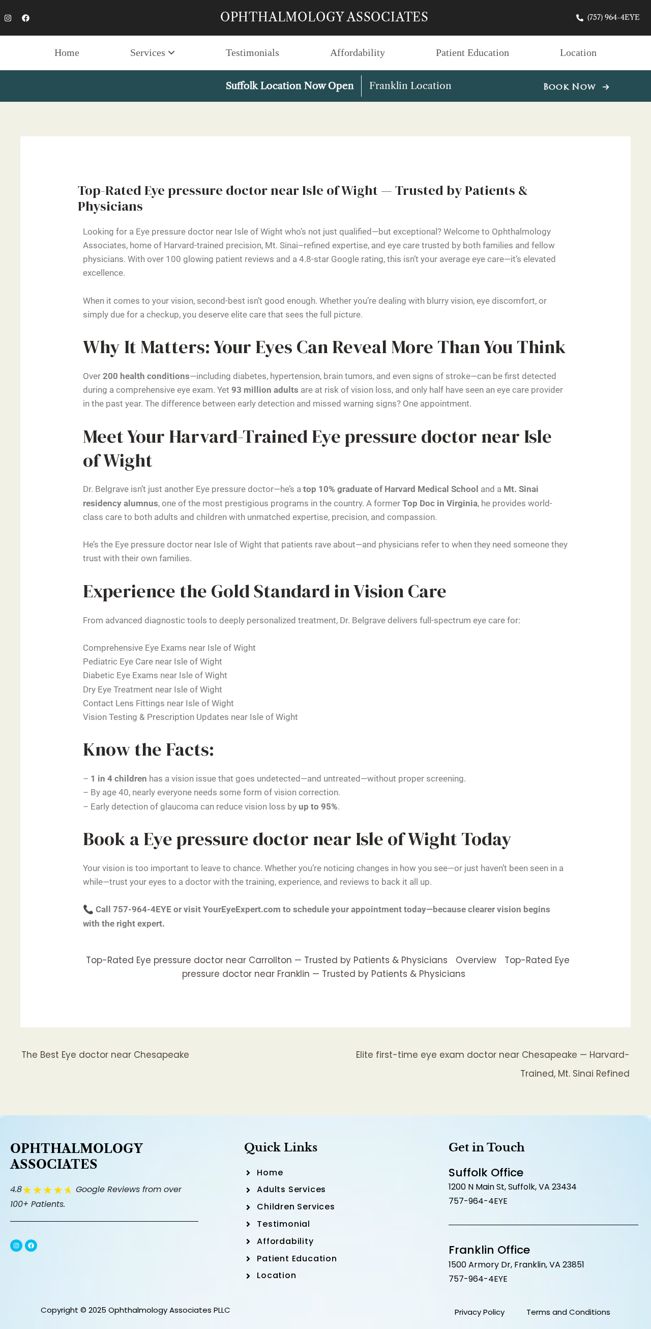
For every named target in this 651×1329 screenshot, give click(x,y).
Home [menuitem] (66, 52)
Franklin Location (410, 86)
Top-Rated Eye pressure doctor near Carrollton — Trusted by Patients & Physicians (267, 960)
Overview (476, 960)
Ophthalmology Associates (324, 17)
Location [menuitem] (578, 52)
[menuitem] (152, 53)
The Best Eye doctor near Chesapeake (105, 1055)
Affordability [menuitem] (357, 52)
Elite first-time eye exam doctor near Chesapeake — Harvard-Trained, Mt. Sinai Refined (493, 1057)
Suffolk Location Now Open (290, 86)
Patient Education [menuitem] (472, 52)
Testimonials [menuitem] (252, 52)
